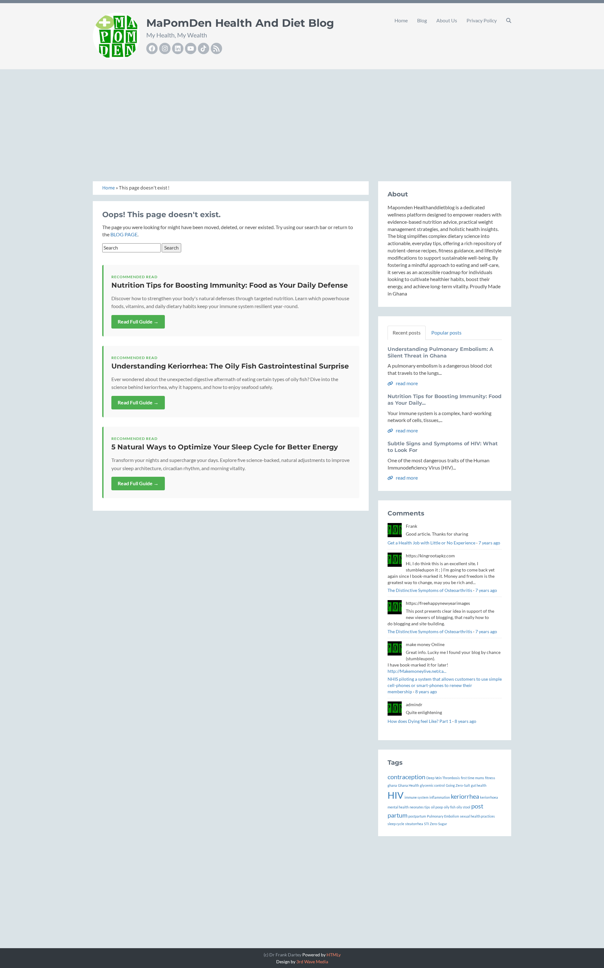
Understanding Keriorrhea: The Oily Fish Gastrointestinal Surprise (230, 366)
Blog (422, 20)
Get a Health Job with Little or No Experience (431, 542)
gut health (478, 785)
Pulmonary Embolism (443, 816)
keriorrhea (465, 796)
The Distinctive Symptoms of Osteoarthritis (430, 590)
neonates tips (420, 807)
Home (401, 20)
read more (406, 383)
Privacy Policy (482, 20)
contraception (406, 776)
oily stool (463, 807)
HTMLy (334, 954)
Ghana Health (408, 785)
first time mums (472, 778)
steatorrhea (414, 824)
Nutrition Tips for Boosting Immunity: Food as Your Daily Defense (229, 285)
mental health (398, 807)
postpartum (417, 816)
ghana (392, 785)
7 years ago (489, 542)
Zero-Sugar (438, 824)
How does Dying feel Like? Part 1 (419, 721)
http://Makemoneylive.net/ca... (417, 671)
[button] (508, 20)
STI (426, 824)
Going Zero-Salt (458, 785)
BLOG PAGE (123, 234)
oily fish (450, 807)
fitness (490, 778)
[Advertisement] (302, 118)
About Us (446, 20)
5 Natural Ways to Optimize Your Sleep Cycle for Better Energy (224, 447)
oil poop (437, 807)
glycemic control (432, 785)
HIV (396, 795)
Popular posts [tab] (446, 332)
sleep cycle (396, 824)
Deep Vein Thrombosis (443, 778)
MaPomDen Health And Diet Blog (240, 23)
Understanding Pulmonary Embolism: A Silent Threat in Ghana (440, 352)
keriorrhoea (489, 797)
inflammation (439, 797)
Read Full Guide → (138, 321)
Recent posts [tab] (407, 332)
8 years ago (426, 691)
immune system (416, 797)
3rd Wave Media (312, 961)
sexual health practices (477, 816)
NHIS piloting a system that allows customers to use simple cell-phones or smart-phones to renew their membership (445, 685)
